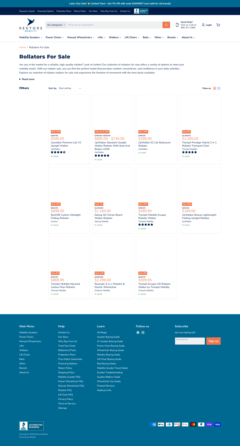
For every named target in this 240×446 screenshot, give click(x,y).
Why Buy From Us (108, 11)
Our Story (93, 11)
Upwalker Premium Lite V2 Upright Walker (66, 144)
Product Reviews (106, 385)
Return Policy (80, 11)
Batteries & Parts (67, 350)
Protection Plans (64, 11)
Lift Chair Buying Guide (109, 359)
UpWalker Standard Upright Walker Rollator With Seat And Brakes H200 (112, 146)
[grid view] (215, 88)
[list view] (219, 88)
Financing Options (46, 11)
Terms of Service (67, 403)
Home (22, 47)
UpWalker (55, 149)
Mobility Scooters (29, 37)
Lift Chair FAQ (65, 394)
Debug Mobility (102, 221)
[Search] (166, 25)
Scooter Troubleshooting (110, 372)
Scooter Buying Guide (108, 336)
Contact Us (125, 11)
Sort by (52, 88)
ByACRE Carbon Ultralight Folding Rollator (66, 216)
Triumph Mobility (189, 149)
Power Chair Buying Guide (111, 345)
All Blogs (102, 332)
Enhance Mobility (102, 290)
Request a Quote (27, 11)
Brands (171, 37)
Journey (54, 221)
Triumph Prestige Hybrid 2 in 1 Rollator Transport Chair (199, 144)
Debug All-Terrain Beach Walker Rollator (108, 216)
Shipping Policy (66, 372)
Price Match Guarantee (70, 359)
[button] (58, 152)
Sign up (213, 341)
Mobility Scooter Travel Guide (112, 368)
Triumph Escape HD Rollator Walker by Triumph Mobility (154, 285)
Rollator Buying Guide (108, 354)
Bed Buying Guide (106, 363)
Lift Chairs (131, 37)
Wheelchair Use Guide (109, 381)
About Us (187, 37)
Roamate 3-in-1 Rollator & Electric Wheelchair (110, 285)
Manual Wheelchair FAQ (71, 385)
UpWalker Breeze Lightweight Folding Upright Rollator (199, 216)
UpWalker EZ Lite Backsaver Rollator (154, 144)
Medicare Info (104, 390)
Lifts (101, 37)
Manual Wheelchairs (79, 37)
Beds (146, 37)
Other (158, 37)
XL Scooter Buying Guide (110, 341)
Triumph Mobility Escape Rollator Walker (152, 216)
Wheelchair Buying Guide (110, 350)
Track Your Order (67, 345)
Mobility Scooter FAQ (69, 376)
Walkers (114, 37)
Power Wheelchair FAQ (70, 381)
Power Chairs (54, 37)
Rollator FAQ (65, 390)
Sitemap (62, 408)
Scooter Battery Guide (108, 376)
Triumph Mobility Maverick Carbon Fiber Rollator (65, 285)
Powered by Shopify (27, 437)
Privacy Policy (65, 399)
